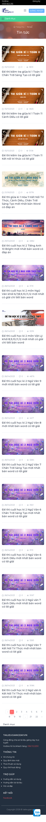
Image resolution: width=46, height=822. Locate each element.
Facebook (7, 798)
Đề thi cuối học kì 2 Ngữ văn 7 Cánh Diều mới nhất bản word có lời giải (21, 603)
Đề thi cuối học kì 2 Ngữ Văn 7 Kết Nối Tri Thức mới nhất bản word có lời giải (21, 648)
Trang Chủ (20, 27)
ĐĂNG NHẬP (36, 11)
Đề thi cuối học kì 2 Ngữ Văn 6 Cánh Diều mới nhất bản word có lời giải (21, 558)
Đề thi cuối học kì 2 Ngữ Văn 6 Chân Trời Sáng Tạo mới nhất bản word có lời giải (21, 513)
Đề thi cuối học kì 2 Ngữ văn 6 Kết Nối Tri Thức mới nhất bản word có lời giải (21, 693)
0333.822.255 (7, 4)
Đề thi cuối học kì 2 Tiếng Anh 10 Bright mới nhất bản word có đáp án (22, 249)
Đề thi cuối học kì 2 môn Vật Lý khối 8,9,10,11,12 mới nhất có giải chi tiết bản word (22, 339)
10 (20, 716)
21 (31, 716)
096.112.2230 (33, 746)
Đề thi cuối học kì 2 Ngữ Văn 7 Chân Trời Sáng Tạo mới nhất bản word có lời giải (21, 468)
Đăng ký (36, 1)
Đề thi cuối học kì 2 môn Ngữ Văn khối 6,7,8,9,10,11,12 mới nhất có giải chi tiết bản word (23, 294)
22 (37, 716)
